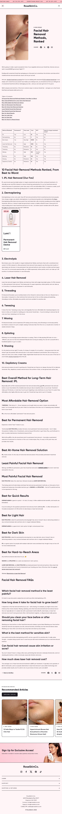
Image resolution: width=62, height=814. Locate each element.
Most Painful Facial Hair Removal (11, 111)
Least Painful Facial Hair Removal (11, 109)
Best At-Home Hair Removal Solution (12, 107)
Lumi (5, 207)
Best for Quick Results (8, 113)
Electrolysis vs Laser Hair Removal (16, 573)
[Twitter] (31, 772)
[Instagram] (21, 772)
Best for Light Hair (7, 115)
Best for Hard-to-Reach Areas (11, 119)
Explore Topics (10, 694)
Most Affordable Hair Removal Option (13, 102)
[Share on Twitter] (45, 47)
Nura (55, 199)
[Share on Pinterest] (48, 47)
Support (5, 783)
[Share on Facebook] (41, 47)
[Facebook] (26, 772)
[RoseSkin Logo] (31, 6)
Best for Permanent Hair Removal (11, 105)
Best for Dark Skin (7, 117)
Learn (4, 778)
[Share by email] (52, 47)
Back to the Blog (8, 672)
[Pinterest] (36, 772)
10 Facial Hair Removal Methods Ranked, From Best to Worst (19, 98)
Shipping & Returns (9, 788)
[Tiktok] (40, 772)
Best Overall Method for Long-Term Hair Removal (16, 100)
